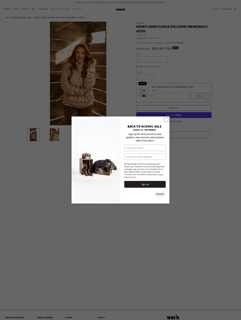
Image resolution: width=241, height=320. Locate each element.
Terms (133, 177)
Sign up (145, 184)
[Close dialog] (166, 119)
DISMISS (160, 194)
